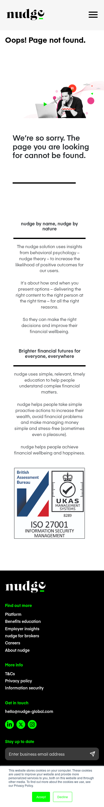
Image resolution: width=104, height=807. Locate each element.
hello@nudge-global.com (29, 711)
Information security (24, 687)
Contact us (52, 28)
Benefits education (23, 621)
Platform (13, 614)
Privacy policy (18, 680)
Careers (12, 642)
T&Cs (10, 673)
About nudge (17, 650)
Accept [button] (41, 797)
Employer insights (22, 628)
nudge (25, 14)
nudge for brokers (22, 635)
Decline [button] (62, 797)
